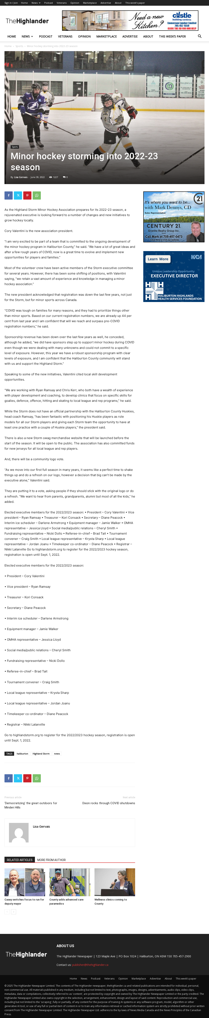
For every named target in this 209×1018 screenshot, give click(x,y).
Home (24, 2)
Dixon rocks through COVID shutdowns (108, 803)
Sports (19, 46)
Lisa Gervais (20, 177)
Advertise (106, 2)
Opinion (74, 2)
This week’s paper (135, 2)
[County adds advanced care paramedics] (69, 882)
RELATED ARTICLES (19, 860)
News (35, 2)
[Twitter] (18, 195)
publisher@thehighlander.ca (90, 965)
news (57, 753)
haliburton (22, 753)
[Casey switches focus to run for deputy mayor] (24, 882)
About (118, 2)
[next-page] (13, 911)
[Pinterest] (27, 195)
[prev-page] (7, 911)
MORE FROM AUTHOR (51, 860)
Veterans (62, 2)
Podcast (48, 2)
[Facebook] (8, 195)
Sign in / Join (11, 2)
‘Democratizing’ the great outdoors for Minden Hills (30, 805)
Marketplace (90, 2)
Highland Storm (41, 753)
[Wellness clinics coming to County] (114, 882)
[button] (200, 37)
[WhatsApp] (37, 195)
